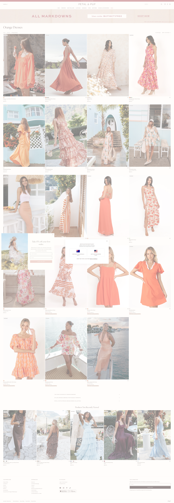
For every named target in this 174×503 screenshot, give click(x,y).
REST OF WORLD (93, 258)
